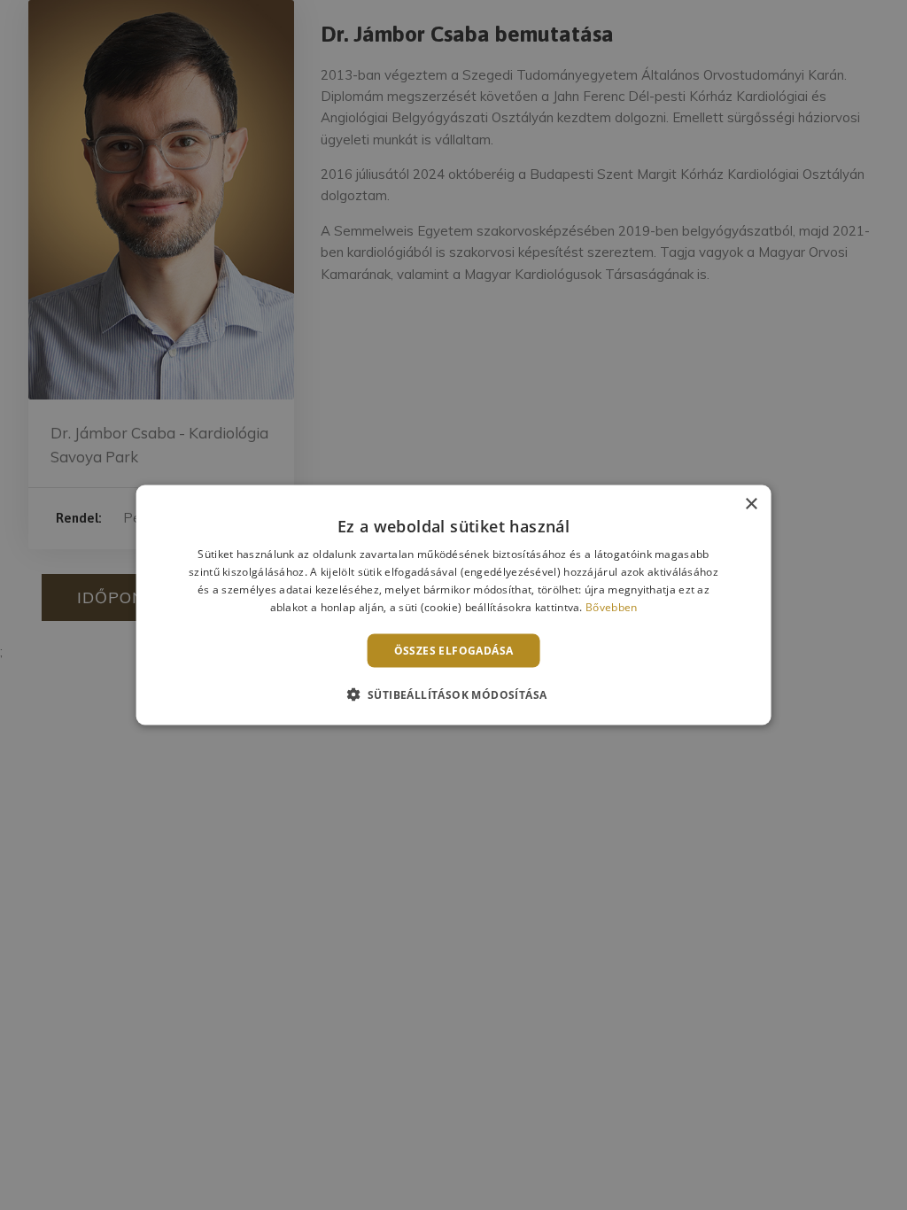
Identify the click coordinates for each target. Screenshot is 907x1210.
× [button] (750, 504)
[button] (453, 693)
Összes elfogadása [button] (454, 649)
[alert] (453, 605)
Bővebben (611, 606)
